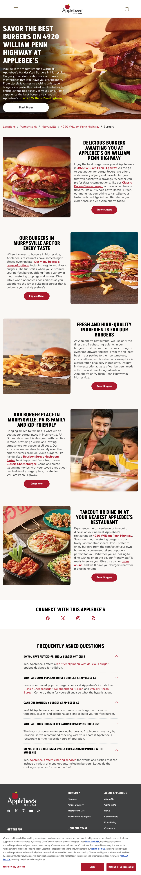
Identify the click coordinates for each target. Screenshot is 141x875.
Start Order (26, 108)
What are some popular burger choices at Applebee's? (60, 678)
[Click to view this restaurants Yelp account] (93, 618)
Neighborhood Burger (68, 689)
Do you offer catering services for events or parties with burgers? (63, 751)
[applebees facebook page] (8, 811)
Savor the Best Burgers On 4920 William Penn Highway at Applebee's (31, 45)
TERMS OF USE (92, 841)
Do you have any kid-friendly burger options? (54, 657)
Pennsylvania (28, 127)
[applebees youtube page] (31, 811)
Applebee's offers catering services (53, 760)
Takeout (72, 799)
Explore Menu (36, 296)
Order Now (37, 483)
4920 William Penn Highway (80, 127)
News (107, 810)
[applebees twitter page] (16, 811)
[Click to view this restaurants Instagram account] (78, 618)
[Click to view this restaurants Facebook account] (48, 618)
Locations (9, 127)
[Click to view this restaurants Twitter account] (63, 618)
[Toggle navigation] (16, 9)
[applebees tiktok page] (38, 811)
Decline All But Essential (121, 867)
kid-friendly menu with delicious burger (82, 664)
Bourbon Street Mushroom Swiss (33, 458)
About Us (109, 799)
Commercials (111, 816)
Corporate (109, 828)
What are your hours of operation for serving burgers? (62, 724)
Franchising (110, 822)
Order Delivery (76, 804)
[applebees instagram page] (23, 811)
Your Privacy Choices (14, 866)
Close (92, 867)
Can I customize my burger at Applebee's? (51, 703)
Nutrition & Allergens (79, 816)
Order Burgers (104, 209)
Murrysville (49, 127)
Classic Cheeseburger (21, 464)
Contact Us (110, 804)
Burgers (109, 127)
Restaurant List (76, 810)
